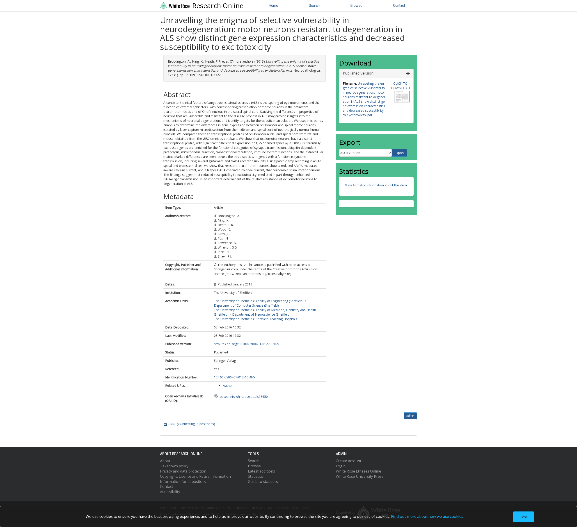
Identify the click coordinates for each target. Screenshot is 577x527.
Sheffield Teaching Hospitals (276, 319)
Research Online (206, 5)
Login (341, 466)
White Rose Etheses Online (358, 471)
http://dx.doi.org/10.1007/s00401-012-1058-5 (246, 344)
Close (524, 517)
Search (314, 5)
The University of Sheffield (233, 301)
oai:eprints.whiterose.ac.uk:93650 (244, 396)
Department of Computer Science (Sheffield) (246, 305)
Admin (410, 416)
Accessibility (170, 491)
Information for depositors (183, 481)
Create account (348, 460)
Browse (356, 5)
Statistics (255, 476)
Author (228, 385)
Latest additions (261, 471)
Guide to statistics (263, 481)
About (165, 460)
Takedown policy (174, 466)
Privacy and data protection (183, 471)
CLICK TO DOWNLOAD (400, 85)
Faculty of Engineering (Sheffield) (280, 301)
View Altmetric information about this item (376, 185)
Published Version (358, 73)
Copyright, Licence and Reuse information (195, 476)
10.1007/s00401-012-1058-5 (234, 377)
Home (273, 5)
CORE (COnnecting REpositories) (191, 424)
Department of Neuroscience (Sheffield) (261, 314)
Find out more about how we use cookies (427, 516)
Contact (399, 5)
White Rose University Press (359, 476)
